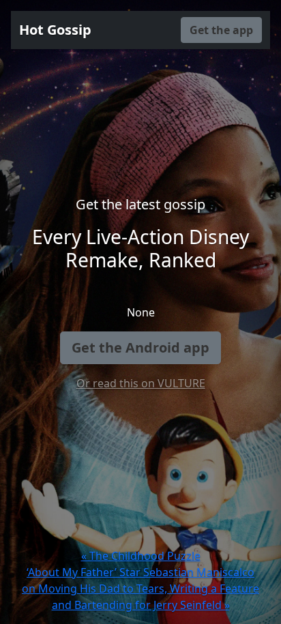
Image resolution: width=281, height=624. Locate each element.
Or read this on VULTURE (140, 383)
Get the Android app (140, 347)
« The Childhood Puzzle (141, 555)
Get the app (221, 30)
